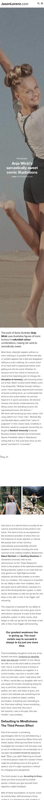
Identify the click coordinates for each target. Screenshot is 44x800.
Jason (14, 176)
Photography (22, 158)
